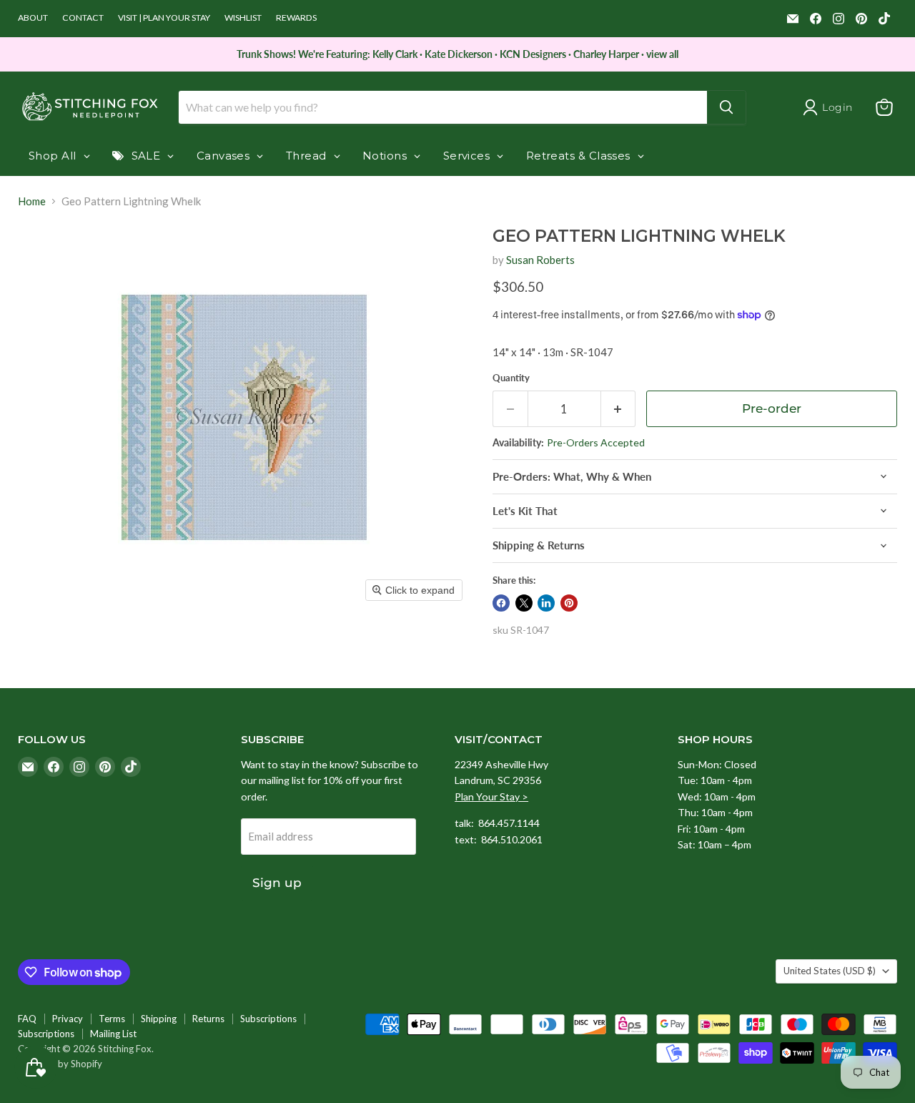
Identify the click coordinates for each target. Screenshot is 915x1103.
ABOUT (33, 18)
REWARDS (296, 18)
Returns (208, 1018)
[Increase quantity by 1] (618, 409)
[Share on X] (524, 603)
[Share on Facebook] (501, 603)
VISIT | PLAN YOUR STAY (164, 18)
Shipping (159, 1018)
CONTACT (83, 18)
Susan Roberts (540, 259)
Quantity (511, 378)
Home (32, 201)
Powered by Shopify (60, 1063)
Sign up (277, 883)
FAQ (27, 1018)
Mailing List (113, 1033)
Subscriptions (268, 1018)
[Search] (726, 107)
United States (829, 970)
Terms (112, 1018)
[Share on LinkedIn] (546, 603)
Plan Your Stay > (491, 796)
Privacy (67, 1018)
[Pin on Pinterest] (569, 603)
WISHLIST (243, 18)
